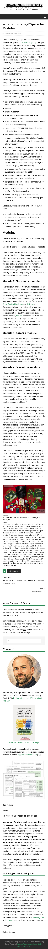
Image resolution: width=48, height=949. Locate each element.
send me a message (21, 632)
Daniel (18, 33)
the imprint (7, 612)
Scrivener (30, 304)
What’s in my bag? (29, 42)
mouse (19, 315)
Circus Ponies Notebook (13, 304)
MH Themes (30, 941)
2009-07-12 (9, 33)
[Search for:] (24, 641)
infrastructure (14, 571)
